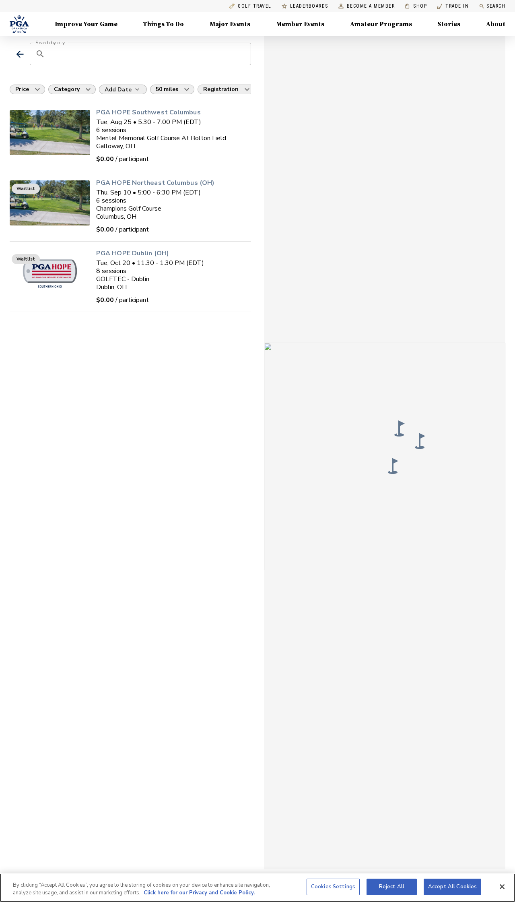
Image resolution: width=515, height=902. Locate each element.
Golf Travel (255, 6)
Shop (416, 6)
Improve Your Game (86, 24)
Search (495, 6)
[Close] (502, 887)
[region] (257, 887)
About (495, 24)
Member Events (300, 24)
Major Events (230, 24)
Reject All (391, 886)
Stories (448, 24)
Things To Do (163, 24)
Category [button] (67, 89)
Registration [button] (221, 89)
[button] (393, 466)
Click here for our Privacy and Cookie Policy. (199, 893)
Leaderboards (309, 6)
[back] (20, 54)
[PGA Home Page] (19, 24)
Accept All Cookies (452, 886)
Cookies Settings (333, 886)
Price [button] (22, 89)
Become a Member (371, 6)
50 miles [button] (167, 89)
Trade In (453, 6)
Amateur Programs (381, 24)
